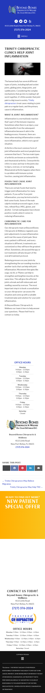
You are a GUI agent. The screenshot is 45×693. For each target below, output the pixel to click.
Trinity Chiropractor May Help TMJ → (26, 487)
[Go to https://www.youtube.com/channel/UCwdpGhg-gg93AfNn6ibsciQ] (25, 22)
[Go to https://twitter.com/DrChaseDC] (20, 22)
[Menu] (22, 658)
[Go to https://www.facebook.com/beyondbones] (16, 22)
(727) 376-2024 (22, 29)
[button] (22, 522)
